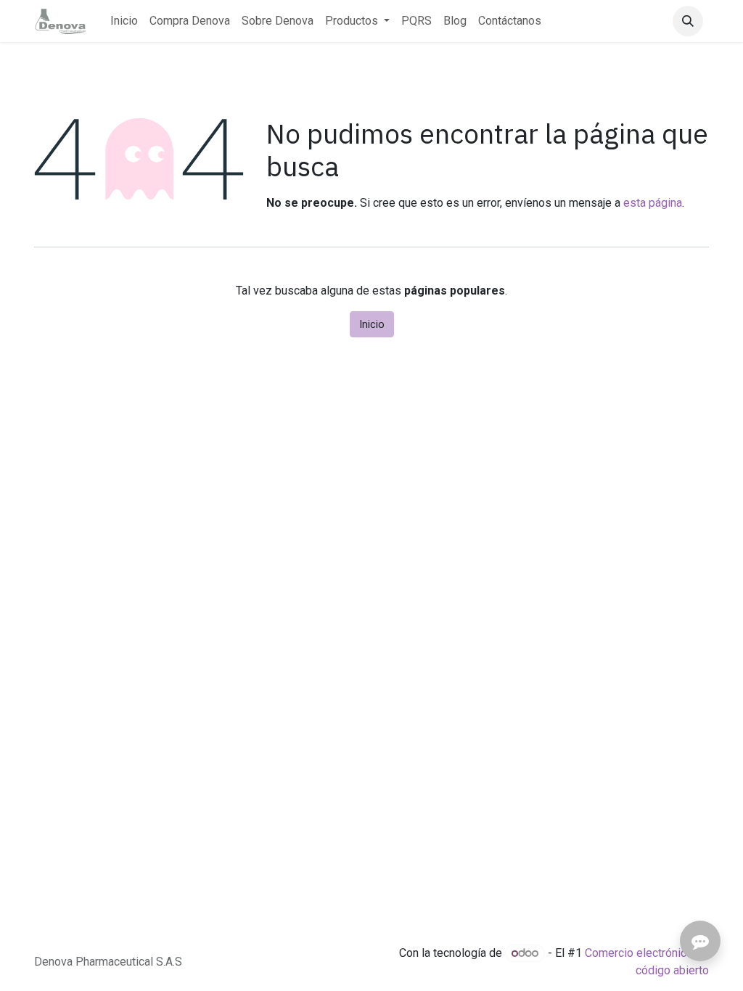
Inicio (372, 324)
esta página (652, 203)
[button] (688, 21)
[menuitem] (124, 21)
